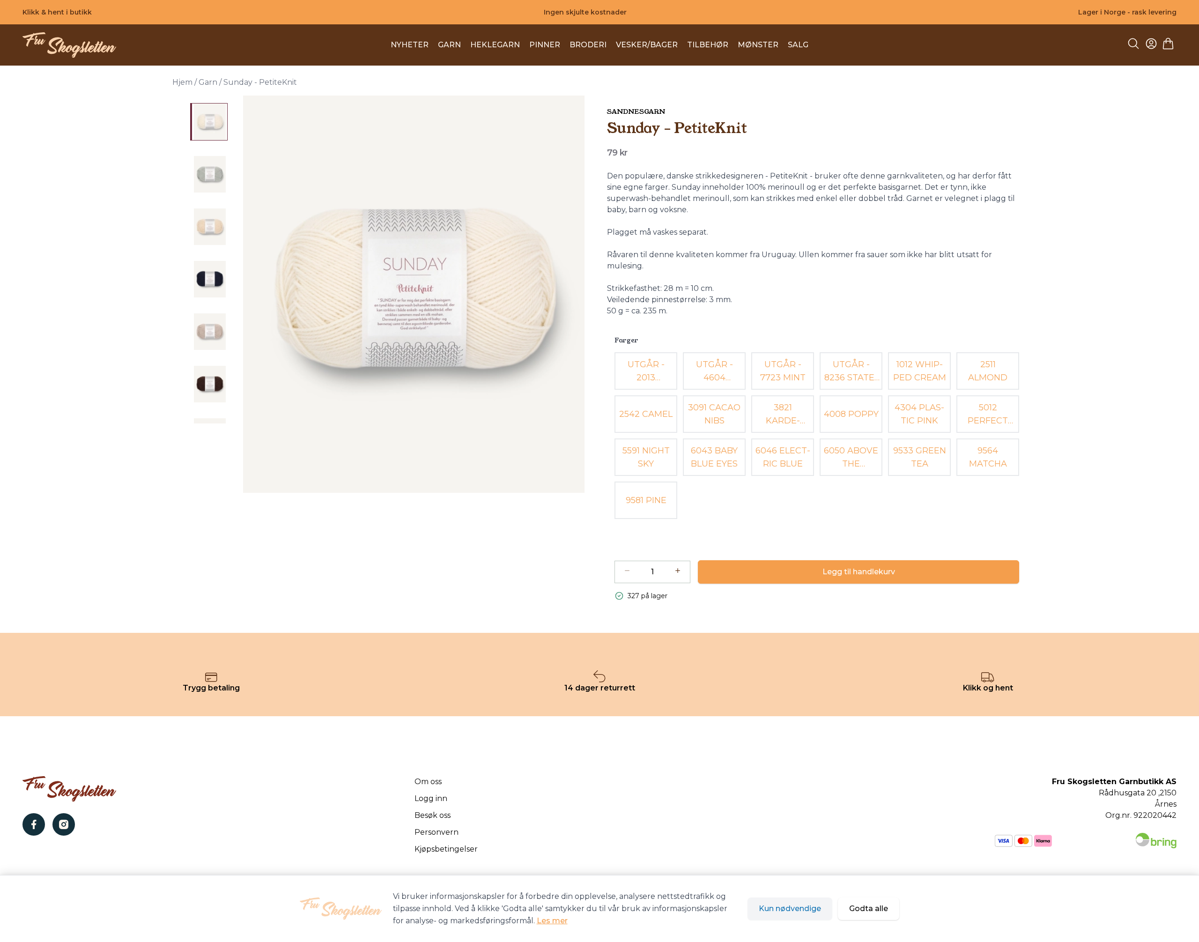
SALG (798, 44)
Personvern (436, 832)
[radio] (645, 371)
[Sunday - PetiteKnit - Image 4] (209, 279)
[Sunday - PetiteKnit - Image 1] (209, 122)
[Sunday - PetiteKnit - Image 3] (209, 226)
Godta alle (868, 908)
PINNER (544, 44)
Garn (208, 82)
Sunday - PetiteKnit (260, 82)
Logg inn (430, 798)
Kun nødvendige (790, 908)
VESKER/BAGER (647, 44)
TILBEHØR (707, 44)
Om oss (428, 781)
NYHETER (410, 44)
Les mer (552, 920)
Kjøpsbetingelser (446, 849)
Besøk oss (432, 815)
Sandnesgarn (636, 111)
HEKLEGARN (495, 44)
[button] (413, 294)
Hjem (182, 82)
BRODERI (588, 44)
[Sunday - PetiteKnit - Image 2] (209, 174)
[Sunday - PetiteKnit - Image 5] (209, 331)
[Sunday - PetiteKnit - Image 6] (209, 384)
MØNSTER (758, 44)
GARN (449, 44)
